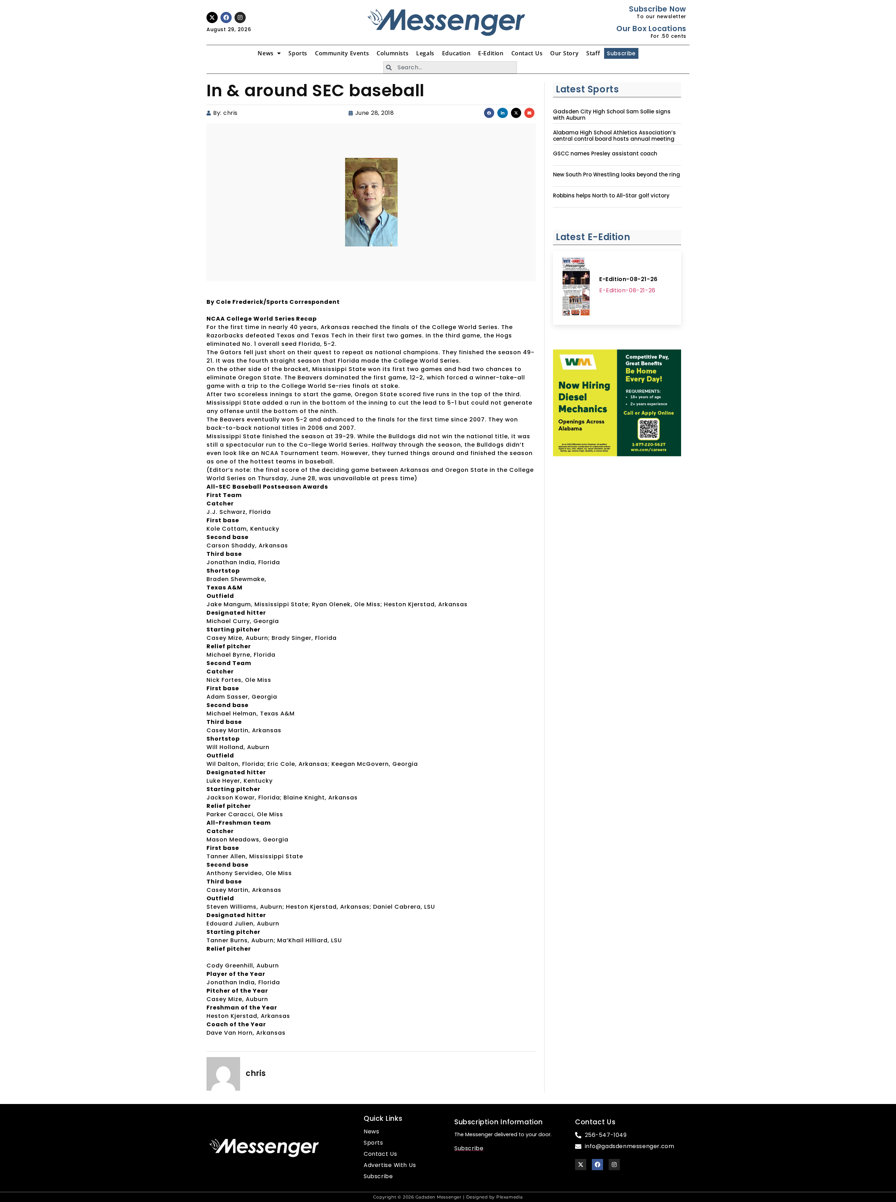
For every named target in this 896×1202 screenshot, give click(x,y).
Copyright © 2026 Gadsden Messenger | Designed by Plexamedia (448, 1197)
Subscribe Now (657, 9)
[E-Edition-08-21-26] (576, 287)
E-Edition (490, 53)
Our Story (564, 53)
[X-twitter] (212, 17)
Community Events (342, 53)
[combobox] (450, 67)
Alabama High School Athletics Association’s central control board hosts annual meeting (614, 136)
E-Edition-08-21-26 (628, 279)
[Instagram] (240, 17)
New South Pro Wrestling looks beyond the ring (616, 175)
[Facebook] (226, 17)
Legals (425, 53)
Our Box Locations (651, 28)
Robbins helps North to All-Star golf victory (611, 196)
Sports (297, 53)
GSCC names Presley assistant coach (605, 154)
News (265, 53)
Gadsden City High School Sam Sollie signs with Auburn (612, 115)
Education (456, 53)
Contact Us (527, 53)
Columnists (392, 53)
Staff (593, 53)
